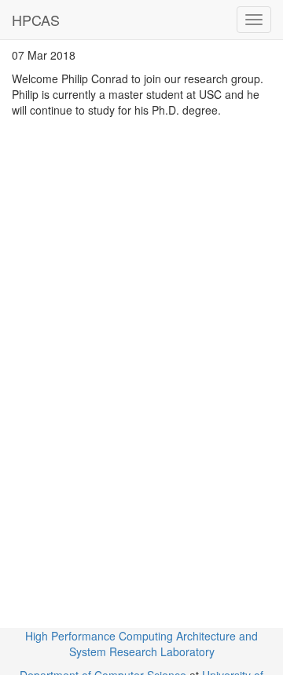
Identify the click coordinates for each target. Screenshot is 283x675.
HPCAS (36, 19)
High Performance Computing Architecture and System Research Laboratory (141, 643)
